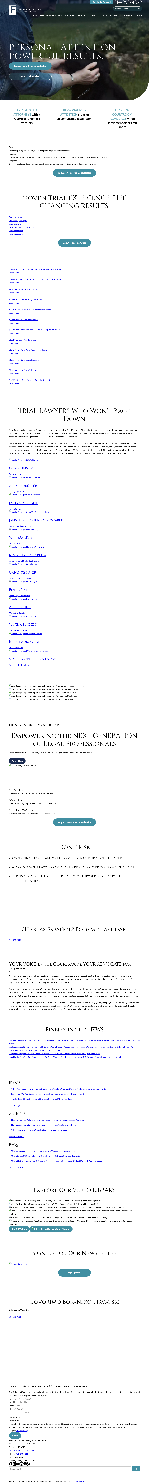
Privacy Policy (22, 1430)
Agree (19, 1430)
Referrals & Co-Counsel (108, 15)
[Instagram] (21, 1465)
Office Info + (14, 1450)
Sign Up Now (74, 1272)
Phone (12, 1409)
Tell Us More (14, 1417)
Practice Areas (47, 15)
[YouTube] (18, 1465)
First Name (14, 1399)
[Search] (138, 9)
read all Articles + (16, 1136)
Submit (15, 1435)
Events (92, 15)
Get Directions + (27, 1450)
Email (12, 1405)
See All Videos (19, 1229)
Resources (125, 15)
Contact (138, 15)
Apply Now (17, 760)
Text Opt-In (14, 1420)
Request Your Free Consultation (30, 66)
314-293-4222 (15, 940)
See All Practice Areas (74, 242)
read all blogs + (15, 1105)
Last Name (14, 1402)
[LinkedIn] (14, 1465)
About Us (62, 15)
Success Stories (77, 15)
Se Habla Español (102, 2)
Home (35, 15)
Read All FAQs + (16, 1167)
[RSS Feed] (28, 1465)
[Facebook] (11, 1465)
